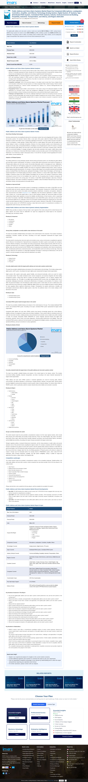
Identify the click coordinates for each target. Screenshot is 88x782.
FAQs (39, 761)
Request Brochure (74, 54)
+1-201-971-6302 (72, 753)
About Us (58, 2)
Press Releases (26, 765)
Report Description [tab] (12, 22)
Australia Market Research (28, 749)
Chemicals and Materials (56, 757)
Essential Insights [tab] (14, 713)
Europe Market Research (28, 755)
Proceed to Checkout (67, 736)
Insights (64, 2)
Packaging (53, 770)
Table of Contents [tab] (26, 22)
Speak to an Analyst (74, 48)
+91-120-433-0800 (72, 767)
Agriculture (53, 751)
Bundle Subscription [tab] (38, 704)
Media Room (51, 2)
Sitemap (39, 765)
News (39, 763)
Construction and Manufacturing (57, 759)
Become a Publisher (42, 759)
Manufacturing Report (27, 761)
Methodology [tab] (41, 22)
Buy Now (74, 35)
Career (39, 749)
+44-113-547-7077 (73, 759)
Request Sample (43, 128)
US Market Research (27, 757)
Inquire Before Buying (75, 60)
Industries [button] (43, 2)
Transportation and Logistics (57, 776)
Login (76, 2)
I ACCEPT (61, 780)
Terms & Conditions (42, 751)
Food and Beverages (55, 765)
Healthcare (53, 768)
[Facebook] (6, 773)
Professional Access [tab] (38, 713)
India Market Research (28, 751)
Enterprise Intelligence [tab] (39, 730)
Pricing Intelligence (27, 759)
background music (26, 192)
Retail (52, 772)
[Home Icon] (31, 2)
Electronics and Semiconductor (57, 761)
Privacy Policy (51, 780)
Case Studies (26, 768)
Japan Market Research (28, 753)
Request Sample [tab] (56, 22)
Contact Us (71, 2)
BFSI (52, 755)
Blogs (24, 763)
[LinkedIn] (3, 773)
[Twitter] (9, 773)
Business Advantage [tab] (15, 730)
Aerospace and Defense (56, 749)
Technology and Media (55, 774)
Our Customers (41, 757)
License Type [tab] (51, 704)
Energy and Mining (55, 763)
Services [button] (35, 2)
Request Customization (75, 42)
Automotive (53, 753)
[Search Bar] (81, 2)
